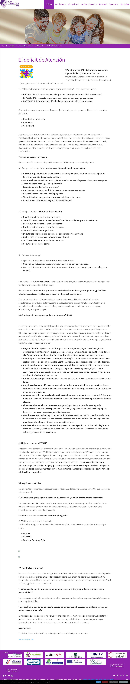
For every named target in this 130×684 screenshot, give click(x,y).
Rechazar (105, 682)
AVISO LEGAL (86, 679)
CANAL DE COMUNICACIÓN (98, 679)
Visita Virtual (73, 4)
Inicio (3, 46)
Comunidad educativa (26, 46)
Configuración (113, 682)
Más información (124, 682)
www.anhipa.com (26, 639)
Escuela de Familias (26, 66)
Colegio (11, 46)
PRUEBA (40, 46)
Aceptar (98, 682)
